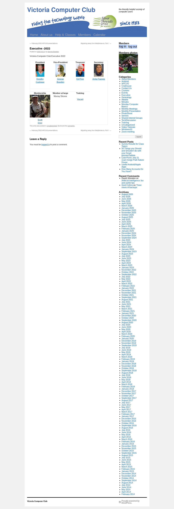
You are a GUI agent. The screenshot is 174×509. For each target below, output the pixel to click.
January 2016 (128, 444)
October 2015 (128, 451)
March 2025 (127, 226)
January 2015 (128, 471)
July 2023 (126, 256)
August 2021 (127, 300)
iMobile (125, 100)
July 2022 (126, 277)
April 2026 (126, 203)
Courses (125, 90)
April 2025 (126, 224)
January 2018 (128, 389)
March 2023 (127, 265)
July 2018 (126, 375)
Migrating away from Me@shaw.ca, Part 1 (96, 43)
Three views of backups (132, 186)
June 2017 (126, 405)
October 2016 (128, 423)
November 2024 (129, 235)
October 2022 (128, 272)
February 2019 (128, 359)
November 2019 (129, 343)
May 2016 (126, 435)
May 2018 (126, 380)
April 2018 (126, 382)
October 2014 (128, 478)
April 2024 (126, 245)
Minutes (125, 102)
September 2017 (129, 398)
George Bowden (53, 51)
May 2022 (126, 279)
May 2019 (126, 352)
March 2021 (127, 309)
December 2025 (129, 210)
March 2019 (127, 357)
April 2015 (126, 464)
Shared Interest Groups (132, 118)
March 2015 (127, 467)
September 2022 (129, 274)
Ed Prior (80, 79)
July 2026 (126, 196)
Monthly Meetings (129, 109)
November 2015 (129, 448)
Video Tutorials (128, 127)
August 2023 (127, 254)
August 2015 (127, 455)
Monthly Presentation (131, 111)
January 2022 (128, 288)
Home (34, 34)
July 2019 (126, 348)
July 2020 (126, 325)
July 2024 (126, 240)
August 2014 (127, 483)
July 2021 (126, 302)
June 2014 (126, 487)
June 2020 (126, 327)
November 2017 (129, 393)
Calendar (99, 34)
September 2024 (129, 238)
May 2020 (126, 329)
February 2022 (128, 286)
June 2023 (126, 258)
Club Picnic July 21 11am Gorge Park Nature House (133, 160)
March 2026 (127, 206)
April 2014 (126, 492)
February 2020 (128, 336)
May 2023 (126, 261)
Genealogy (126, 97)
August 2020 (127, 322)
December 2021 (129, 290)
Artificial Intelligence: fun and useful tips (133, 181)
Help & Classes (65, 34)
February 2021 (128, 311)
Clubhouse (126, 86)
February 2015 (128, 469)
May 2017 (126, 407)
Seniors (125, 116)
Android (125, 81)
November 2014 (129, 476)
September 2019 (129, 345)
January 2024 (128, 249)
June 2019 (126, 350)
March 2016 (127, 439)
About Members (129, 79)
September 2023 (129, 251)
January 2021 (128, 313)
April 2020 (126, 332)
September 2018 (129, 370)
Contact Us (127, 88)
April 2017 (126, 409)
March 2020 (127, 334)
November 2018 (129, 366)
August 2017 (127, 400)
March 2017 (127, 412)
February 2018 (128, 387)
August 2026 (127, 194)
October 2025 (128, 215)
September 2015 (129, 453)
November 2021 (129, 293)
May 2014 (126, 490)
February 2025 (128, 229)
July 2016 (126, 430)
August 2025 (127, 217)
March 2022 (127, 283)
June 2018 (126, 377)
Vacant (80, 99)
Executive (126, 95)
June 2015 (126, 460)
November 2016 (129, 421)
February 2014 (128, 494)
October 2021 (128, 295)
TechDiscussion (129, 120)
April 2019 (126, 354)
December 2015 (129, 446)
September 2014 (129, 480)
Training (125, 122)
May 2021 (126, 306)
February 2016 (128, 441)
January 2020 (128, 338)
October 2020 (128, 318)
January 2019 (128, 361)
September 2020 (129, 320)
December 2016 (129, 419)
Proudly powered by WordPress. (130, 502)
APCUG (125, 84)
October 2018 (128, 368)
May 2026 (126, 201)
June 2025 (126, 222)
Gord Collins (127, 185)
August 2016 (127, 428)
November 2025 (129, 213)
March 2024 (127, 247)
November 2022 (129, 270)
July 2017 (126, 403)
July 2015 (126, 457)
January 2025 (128, 231)
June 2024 (126, 242)
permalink (71, 126)
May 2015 (126, 462)
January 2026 (128, 208)
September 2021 (129, 297)
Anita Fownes (98, 79)
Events (125, 93)
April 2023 (126, 263)
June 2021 (126, 304)
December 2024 (129, 233)
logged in (45, 144)
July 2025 (126, 219)
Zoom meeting (128, 132)
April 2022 (126, 281)
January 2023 (128, 267)
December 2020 (129, 316)
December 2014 (129, 473)
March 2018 (127, 384)
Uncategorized (52, 126)
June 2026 (126, 199)
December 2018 (129, 364)
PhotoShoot (127, 113)
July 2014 (126, 485)
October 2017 (128, 396)
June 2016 (126, 432)
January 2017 (128, 416)
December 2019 (129, 341)
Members (84, 34)
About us (46, 34)
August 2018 (127, 373)
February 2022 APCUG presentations (43, 43)
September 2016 (129, 425)
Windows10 (127, 129)
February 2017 (128, 414)
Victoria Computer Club (61, 9)
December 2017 (129, 391)
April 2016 (126, 437)
